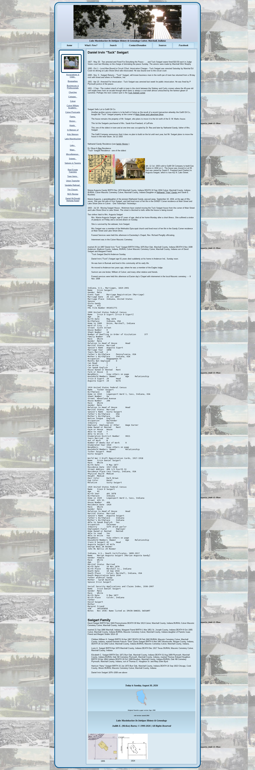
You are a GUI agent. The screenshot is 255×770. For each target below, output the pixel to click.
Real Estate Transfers (73, 171)
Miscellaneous (73, 154)
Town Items (72, 176)
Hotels (73, 125)
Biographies (73, 81)
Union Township (73, 181)
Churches (73, 92)
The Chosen (72, 190)
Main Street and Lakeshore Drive (149, 114)
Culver (73, 101)
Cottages (72, 97)
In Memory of (73, 130)
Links (73, 145)
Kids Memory (73, 134)
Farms (73, 117)
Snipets (73, 159)
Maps (73, 150)
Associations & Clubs (72, 76)
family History (122, 144)
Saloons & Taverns (73, 164)
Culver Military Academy (73, 107)
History (72, 121)
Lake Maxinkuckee (73, 140)
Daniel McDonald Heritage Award (73, 199)
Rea (99, 148)
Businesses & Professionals (73, 87)
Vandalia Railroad (73, 185)
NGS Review (72, 194)
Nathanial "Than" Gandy (167, 192)
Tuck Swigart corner (136, 93)
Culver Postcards (72, 112)
